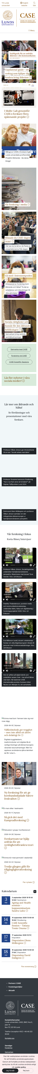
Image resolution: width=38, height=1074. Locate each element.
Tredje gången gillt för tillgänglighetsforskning (18, 868)
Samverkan (9, 1052)
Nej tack (26, 1070)
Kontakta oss (9, 1038)
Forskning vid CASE (19, 356)
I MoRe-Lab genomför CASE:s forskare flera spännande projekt (17, 114)
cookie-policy (20, 1067)
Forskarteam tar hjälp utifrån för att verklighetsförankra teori (18, 842)
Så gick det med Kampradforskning (15, 819)
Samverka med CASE (19, 349)
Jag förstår (10, 1070)
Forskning (8, 1048)
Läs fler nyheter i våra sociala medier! (16, 379)
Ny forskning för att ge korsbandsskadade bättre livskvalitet (18, 795)
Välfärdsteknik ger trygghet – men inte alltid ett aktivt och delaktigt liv (18, 732)
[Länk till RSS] (34, 891)
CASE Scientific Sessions (19, 362)
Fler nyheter (28, 882)
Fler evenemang (27, 966)
